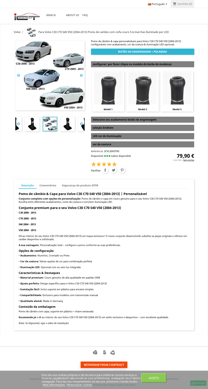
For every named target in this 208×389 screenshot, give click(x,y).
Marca (51, 15)
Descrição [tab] (27, 185)
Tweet (113, 170)
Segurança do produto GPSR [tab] (80, 185)
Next (81, 75)
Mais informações (54, 385)
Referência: (97, 151)
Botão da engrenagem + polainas (142, 51)
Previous (18, 75)
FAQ (85, 15)
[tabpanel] (50, 124)
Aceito (154, 378)
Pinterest (122, 170)
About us (72, 15)
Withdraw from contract (104, 365)
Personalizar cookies (79, 385)
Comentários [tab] (47, 185)
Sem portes (188, 160)
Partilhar (105, 170)
